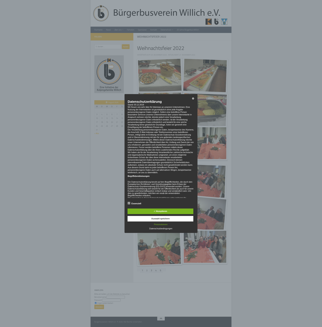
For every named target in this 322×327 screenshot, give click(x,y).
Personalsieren (161, 224)
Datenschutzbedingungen (160, 229)
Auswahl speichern (160, 219)
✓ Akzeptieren (160, 211)
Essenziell (136, 203)
